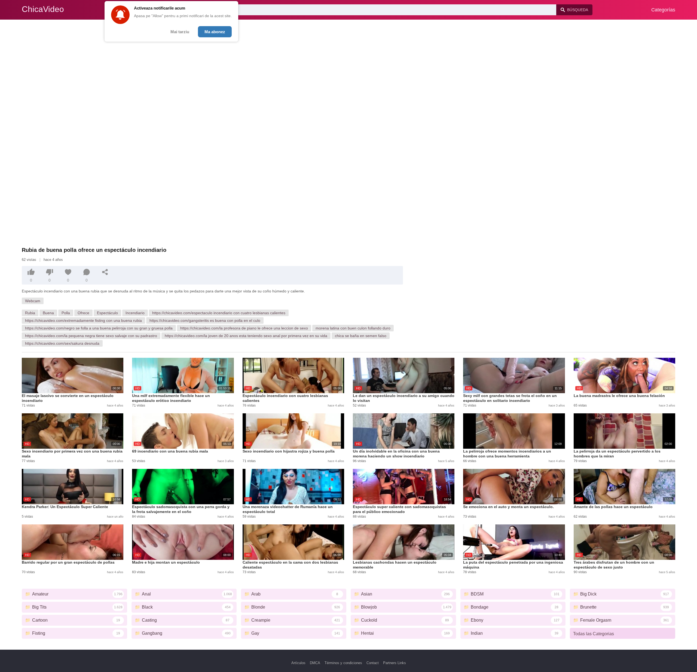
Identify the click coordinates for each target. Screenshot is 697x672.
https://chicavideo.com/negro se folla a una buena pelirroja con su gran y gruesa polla (99, 328)
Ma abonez (214, 31)
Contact (372, 663)
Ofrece (83, 313)
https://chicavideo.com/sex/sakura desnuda (62, 343)
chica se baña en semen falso (360, 336)
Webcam (32, 301)
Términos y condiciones (343, 663)
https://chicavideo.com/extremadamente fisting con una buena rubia (83, 320)
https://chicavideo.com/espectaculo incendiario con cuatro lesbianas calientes (218, 313)
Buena (48, 313)
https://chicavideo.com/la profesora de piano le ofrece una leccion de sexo (244, 328)
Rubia (30, 313)
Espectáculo (107, 313)
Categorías (663, 10)
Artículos (298, 663)
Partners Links (394, 663)
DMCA (315, 663)
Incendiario (135, 313)
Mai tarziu (179, 31)
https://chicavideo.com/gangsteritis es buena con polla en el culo (204, 320)
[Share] (105, 272)
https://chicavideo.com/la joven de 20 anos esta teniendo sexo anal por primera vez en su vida (246, 336)
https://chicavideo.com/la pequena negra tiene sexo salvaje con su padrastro (91, 336)
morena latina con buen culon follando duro (353, 328)
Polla (66, 313)
